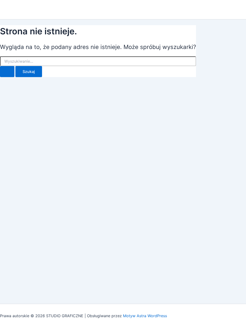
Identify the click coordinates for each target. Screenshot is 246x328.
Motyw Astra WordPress (145, 315)
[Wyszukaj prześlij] (7, 71)
